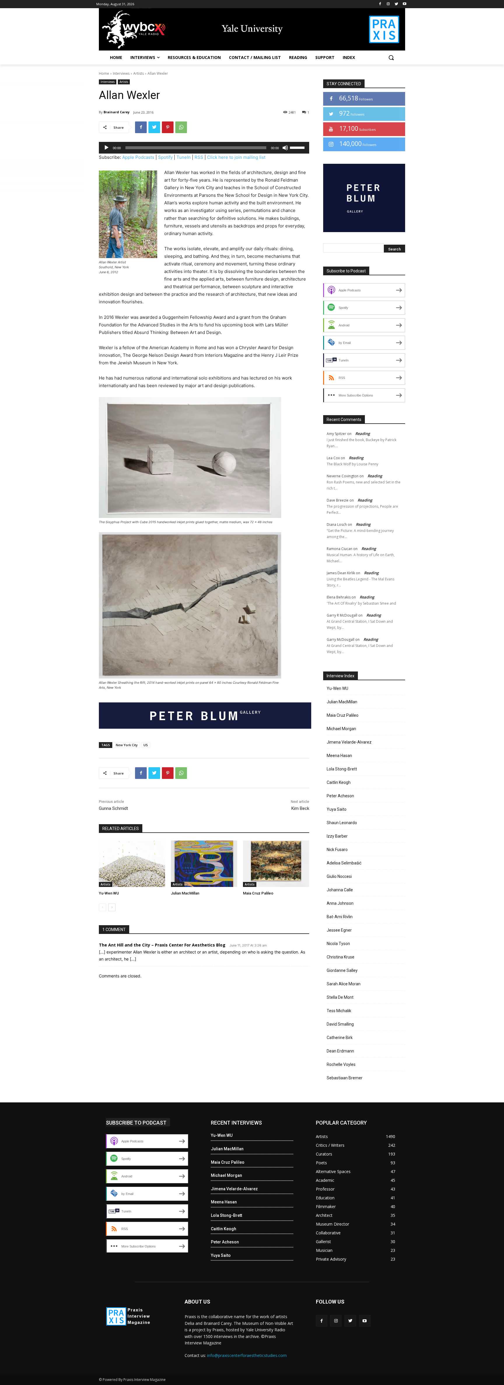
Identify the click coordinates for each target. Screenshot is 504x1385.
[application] (204, 148)
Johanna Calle (340, 890)
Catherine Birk (340, 1037)
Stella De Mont (340, 997)
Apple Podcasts (138, 157)
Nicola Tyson (338, 943)
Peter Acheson (340, 796)
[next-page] (112, 907)
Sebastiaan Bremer (345, 1078)
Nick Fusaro (337, 849)
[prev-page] (102, 907)
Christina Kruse (340, 957)
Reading (362, 433)
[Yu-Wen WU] (132, 864)
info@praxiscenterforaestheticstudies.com (247, 1355)
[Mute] (285, 148)
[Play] (106, 148)
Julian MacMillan (185, 893)
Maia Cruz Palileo (258, 893)
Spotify (165, 157)
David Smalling (340, 1024)
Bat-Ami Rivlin (340, 916)
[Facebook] (380, 4)
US (146, 745)
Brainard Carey (117, 112)
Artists (138, 73)
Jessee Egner (339, 930)
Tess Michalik (339, 1010)
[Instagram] (388, 4)
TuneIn (183, 157)
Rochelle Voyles (341, 1064)
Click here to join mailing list (236, 157)
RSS (199, 157)
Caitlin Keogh (339, 782)
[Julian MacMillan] (204, 864)
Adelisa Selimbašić (344, 863)
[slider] (298, 147)
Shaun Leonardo (342, 822)
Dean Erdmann (340, 1051)
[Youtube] (404, 4)
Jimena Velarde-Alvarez (349, 742)
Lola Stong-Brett (342, 769)
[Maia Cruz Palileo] (276, 864)
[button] (391, 58)
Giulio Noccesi (339, 876)
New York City (127, 745)
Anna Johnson (340, 903)
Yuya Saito (336, 809)
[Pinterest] (168, 127)
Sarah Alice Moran (343, 984)
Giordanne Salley (342, 970)
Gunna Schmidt (113, 808)
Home (104, 73)
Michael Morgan (341, 728)
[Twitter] (396, 4)
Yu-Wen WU (109, 893)
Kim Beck (300, 808)
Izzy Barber (337, 836)
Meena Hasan (339, 755)
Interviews (121, 73)
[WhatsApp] (181, 127)
